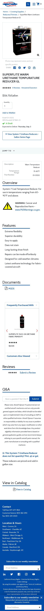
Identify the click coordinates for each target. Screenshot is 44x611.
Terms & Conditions (34, 584)
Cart (41, 4)
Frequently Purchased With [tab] (20, 305)
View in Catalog (23, 489)
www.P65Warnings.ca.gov (27, 210)
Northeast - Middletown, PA (12, 538)
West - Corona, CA (9, 526)
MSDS (11, 288)
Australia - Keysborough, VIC (12, 550)
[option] (22, 40)
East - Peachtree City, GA (11, 541)
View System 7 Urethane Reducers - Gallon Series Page (23, 135)
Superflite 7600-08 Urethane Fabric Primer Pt (22, 335)
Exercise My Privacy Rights (30, 579)
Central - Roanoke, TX (10, 532)
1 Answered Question (29, 88)
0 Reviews (16, 88)
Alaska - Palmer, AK (9, 544)
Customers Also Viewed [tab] (18, 356)
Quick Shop (22, 346)
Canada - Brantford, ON (11, 547)
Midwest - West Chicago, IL (12, 535)
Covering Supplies (17, 12)
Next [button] (37, 330)
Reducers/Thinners (10, 14)
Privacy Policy (23, 587)
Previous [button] (7, 330)
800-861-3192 (22, 513)
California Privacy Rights (12, 579)
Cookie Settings (22, 582)
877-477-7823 (15, 510)
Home (5, 12)
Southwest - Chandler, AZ (12, 529)
